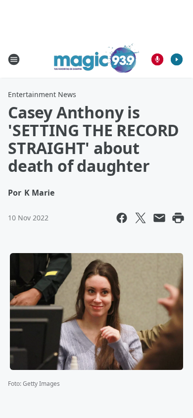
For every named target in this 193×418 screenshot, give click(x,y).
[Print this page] (178, 218)
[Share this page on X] (140, 218)
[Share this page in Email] (159, 218)
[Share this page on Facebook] (122, 218)
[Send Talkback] (157, 59)
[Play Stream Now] (177, 59)
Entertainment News (42, 94)
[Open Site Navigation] (14, 59)
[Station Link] (97, 59)
